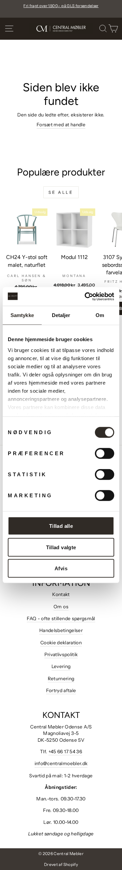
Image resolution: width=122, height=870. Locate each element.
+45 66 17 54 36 (65, 751)
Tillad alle (61, 526)
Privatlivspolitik (61, 654)
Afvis (61, 568)
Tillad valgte (61, 547)
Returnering (61, 678)
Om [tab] (100, 315)
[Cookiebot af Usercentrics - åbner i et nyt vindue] (86, 296)
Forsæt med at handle (61, 124)
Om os (61, 606)
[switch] (104, 453)
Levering (61, 666)
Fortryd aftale (61, 690)
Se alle (60, 192)
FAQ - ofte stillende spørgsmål (61, 618)
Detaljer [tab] (61, 315)
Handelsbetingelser (61, 630)
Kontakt (60, 594)
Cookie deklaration (61, 642)
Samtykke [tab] (22, 315)
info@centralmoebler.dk (61, 763)
